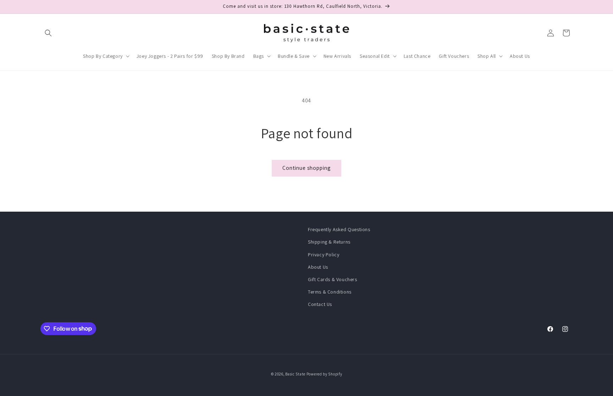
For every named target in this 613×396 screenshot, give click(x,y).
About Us (318, 267)
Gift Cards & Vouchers (332, 279)
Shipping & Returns (329, 242)
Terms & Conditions (330, 292)
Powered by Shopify (324, 374)
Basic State (295, 374)
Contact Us (320, 304)
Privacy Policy (323, 254)
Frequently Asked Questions (339, 229)
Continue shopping (306, 167)
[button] (48, 33)
